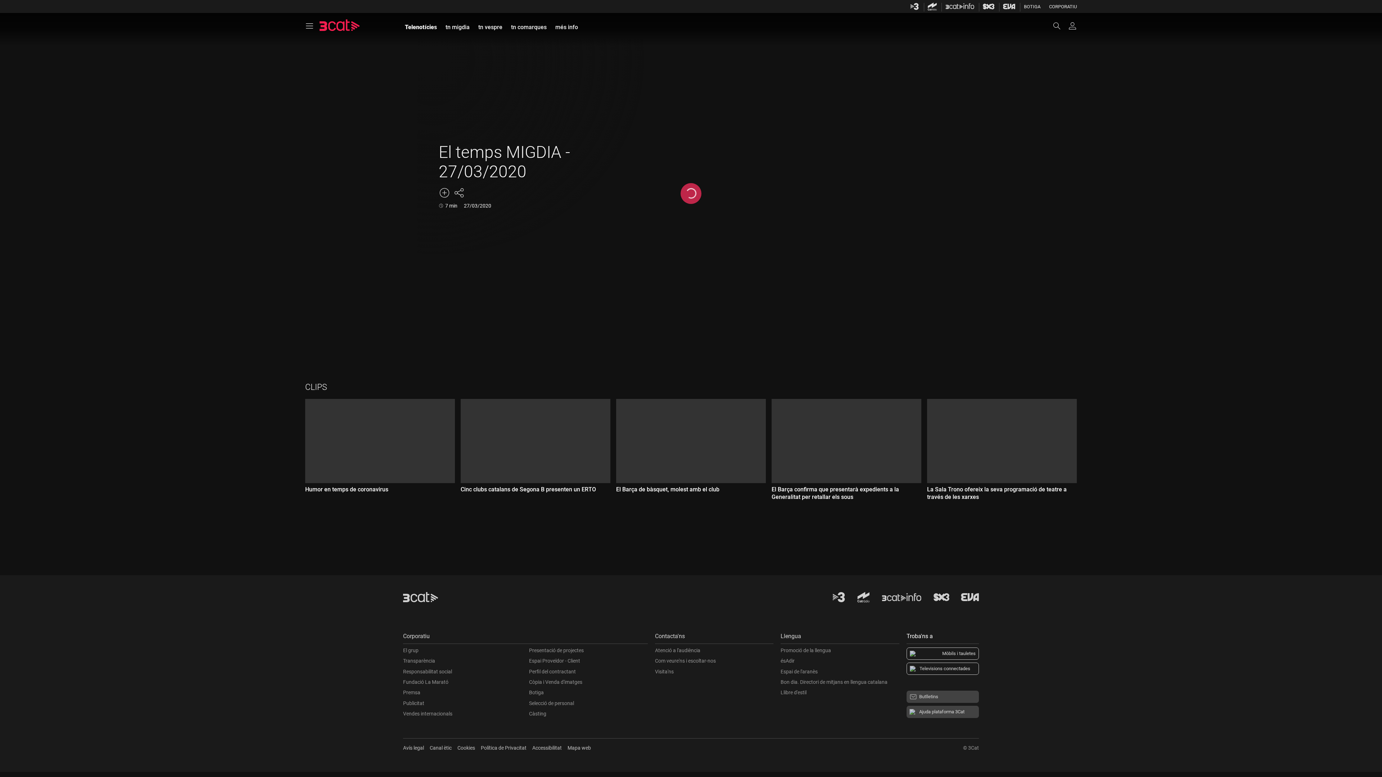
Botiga (1032, 6)
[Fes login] (1072, 26)
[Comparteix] (459, 193)
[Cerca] (1060, 26)
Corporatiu (1063, 6)
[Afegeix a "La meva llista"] (444, 193)
